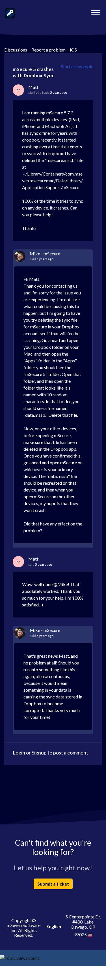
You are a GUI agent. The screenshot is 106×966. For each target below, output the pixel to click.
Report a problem (48, 49)
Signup (39, 752)
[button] (95, 11)
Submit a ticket (53, 883)
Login (19, 752)
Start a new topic (77, 66)
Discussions (15, 49)
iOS (73, 49)
